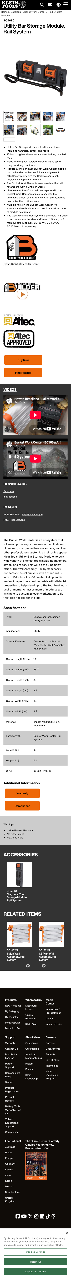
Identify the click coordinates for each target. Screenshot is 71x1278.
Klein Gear (31, 1024)
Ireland (9, 1169)
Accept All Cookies (35, 1271)
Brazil (8, 1152)
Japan (8, 1175)
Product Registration (12, 1089)
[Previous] (27, 965)
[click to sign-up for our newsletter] (50, 5)
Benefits (50, 1054)
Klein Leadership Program (52, 1074)
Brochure (8, 491)
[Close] (67, 1233)
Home (4, 12)
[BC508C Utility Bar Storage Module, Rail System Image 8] (34, 134)
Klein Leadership (31, 1076)
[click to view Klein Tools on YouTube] (24, 1217)
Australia (10, 1147)
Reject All (35, 1261)
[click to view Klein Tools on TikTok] (48, 1217)
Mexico (9, 1186)
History (29, 1063)
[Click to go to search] (42, 5)
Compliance (22, 806)
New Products (13, 1005)
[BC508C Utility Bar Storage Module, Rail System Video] (4, 139)
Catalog (15, 12)
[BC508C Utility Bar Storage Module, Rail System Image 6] (9, 134)
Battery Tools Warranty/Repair (13, 1109)
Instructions (10, 496)
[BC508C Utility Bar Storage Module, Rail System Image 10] (60, 134)
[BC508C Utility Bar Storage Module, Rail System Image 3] (34, 121)
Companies (31, 1043)
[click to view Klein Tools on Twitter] (30, 1217)
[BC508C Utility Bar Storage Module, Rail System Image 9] (47, 134)
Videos (49, 1018)
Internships (52, 1065)
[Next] (43, 965)
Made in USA (12, 1028)
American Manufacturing (33, 1056)
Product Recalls (9, 1098)
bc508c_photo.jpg (32, 514)
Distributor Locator (31, 1007)
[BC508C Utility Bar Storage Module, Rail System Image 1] (9, 121)
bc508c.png (18, 520)
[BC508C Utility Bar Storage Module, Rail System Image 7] (21, 134)
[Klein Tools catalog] (42, 1166)
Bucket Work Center (34, 12)
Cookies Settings (35, 1251)
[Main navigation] (65, 5)
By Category (12, 1011)
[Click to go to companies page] (59, 5)
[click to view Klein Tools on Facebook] (18, 1217)
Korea (8, 1180)
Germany (10, 1163)
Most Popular (12, 1022)
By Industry (11, 1017)
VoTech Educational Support (12, 1122)
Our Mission (32, 1048)
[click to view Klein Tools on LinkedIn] (42, 1217)
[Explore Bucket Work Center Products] (21, 267)
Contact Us (11, 1048)
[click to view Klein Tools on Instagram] (36, 1217)
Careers (50, 1043)
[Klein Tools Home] (13, 7)
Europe (9, 1158)
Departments (53, 1048)
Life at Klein (52, 1060)
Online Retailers (30, 1016)
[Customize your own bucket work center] (21, 308)
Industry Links (54, 1024)
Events (29, 1069)
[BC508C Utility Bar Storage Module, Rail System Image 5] (60, 121)
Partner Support (9, 1065)
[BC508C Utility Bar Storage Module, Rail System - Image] (35, 109)
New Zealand (12, 1192)
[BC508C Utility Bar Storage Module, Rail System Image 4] (47, 121)
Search (9, 1082)
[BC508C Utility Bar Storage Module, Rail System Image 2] (21, 121)
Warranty (22, 793)
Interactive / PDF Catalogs (53, 1011)
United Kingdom (10, 1199)
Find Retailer (23, 373)
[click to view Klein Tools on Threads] (53, 1217)
